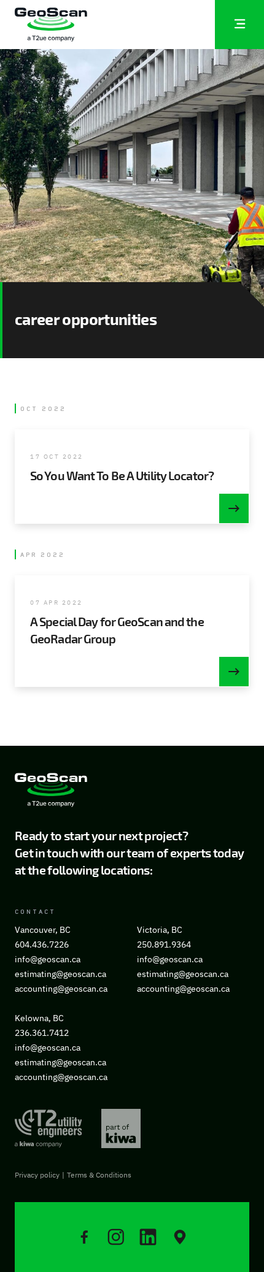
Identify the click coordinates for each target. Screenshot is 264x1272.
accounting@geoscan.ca (61, 988)
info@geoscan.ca (47, 959)
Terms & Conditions (99, 1174)
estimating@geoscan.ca (60, 973)
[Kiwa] (121, 1128)
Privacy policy (37, 1174)
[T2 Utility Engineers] (48, 1128)
